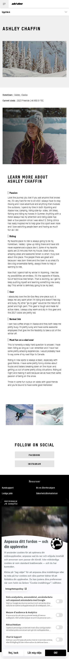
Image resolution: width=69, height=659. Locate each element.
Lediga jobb (7, 493)
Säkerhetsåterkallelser (47, 493)
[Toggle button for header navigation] (4, 4)
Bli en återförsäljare (45, 487)
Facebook (34, 454)
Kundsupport (8, 487)
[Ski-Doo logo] (17, 4)
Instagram (34, 463)
